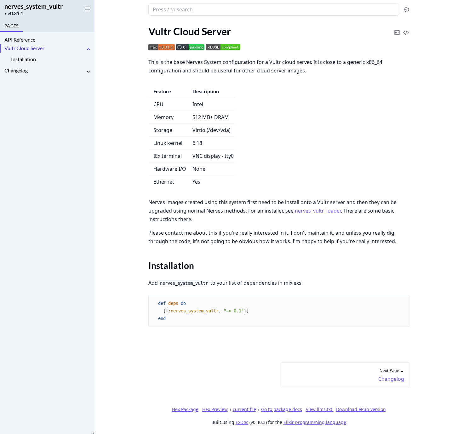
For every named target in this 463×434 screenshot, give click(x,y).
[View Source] (406, 28)
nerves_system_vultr (33, 6)
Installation (23, 59)
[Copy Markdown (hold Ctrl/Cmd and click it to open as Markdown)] (397, 28)
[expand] (88, 49)
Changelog (16, 70)
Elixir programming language (314, 422)
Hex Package (185, 409)
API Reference (19, 40)
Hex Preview (215, 409)
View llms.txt (320, 409)
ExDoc (242, 422)
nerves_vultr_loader (318, 210)
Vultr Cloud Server (24, 48)
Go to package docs (281, 409)
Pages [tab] (11, 25)
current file (244, 409)
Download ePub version (361, 409)
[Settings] (406, 9)
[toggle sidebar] (86, 9)
